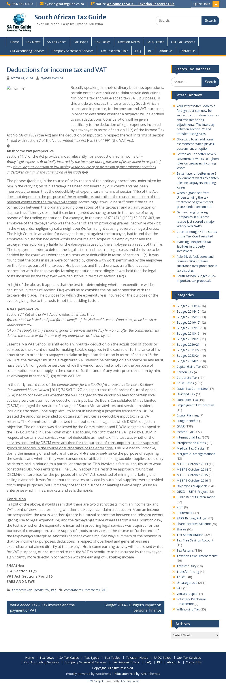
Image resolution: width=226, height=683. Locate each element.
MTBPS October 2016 (192, 480)
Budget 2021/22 (188, 350)
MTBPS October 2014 (192, 469)
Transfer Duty (186, 566)
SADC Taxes (155, 42)
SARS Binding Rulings (192, 518)
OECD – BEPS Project (192, 491)
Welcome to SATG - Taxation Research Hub (140, 4)
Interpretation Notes (191, 443)
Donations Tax (187, 399)
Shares (181, 529)
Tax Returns (185, 550)
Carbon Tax (185, 372)
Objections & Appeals (192, 486)
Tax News (33, 42)
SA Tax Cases (56, 42)
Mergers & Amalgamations (196, 454)
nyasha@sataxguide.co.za (64, 4)
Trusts (181, 577)
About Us (166, 51)
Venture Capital (187, 594)
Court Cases (185, 383)
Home (14, 42)
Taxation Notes (128, 42)
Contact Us (187, 51)
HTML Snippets (95, 681)
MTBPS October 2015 (192, 475)
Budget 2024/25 (188, 361)
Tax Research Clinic (114, 51)
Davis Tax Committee (192, 388)
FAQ (138, 51)
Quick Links (201, 4)
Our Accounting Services (27, 51)
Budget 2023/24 (188, 355)
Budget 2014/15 (188, 311)
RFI (150, 51)
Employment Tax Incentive (196, 405)
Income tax (92, 590)
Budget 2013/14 (188, 306)
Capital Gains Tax (189, 366)
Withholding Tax (188, 609)
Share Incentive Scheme (194, 524)
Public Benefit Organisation (196, 497)
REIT (180, 507)
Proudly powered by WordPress (88, 674)
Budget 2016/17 (188, 322)
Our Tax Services (183, 42)
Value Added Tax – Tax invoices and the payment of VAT (42, 608)
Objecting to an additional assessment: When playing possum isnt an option (195, 144)
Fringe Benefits (187, 421)
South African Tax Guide (70, 17)
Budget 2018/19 (188, 333)
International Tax (189, 437)
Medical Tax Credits (191, 448)
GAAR (181, 426)
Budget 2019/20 (188, 339)
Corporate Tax (22, 590)
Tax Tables (103, 42)
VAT (53, 590)
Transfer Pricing (188, 571)
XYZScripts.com (130, 681)
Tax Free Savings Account (195, 540)
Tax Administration (190, 535)
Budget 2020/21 (188, 344)
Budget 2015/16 (188, 317)
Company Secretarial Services (72, 51)
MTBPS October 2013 (192, 464)
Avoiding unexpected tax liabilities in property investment (194, 246)
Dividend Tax (186, 394)
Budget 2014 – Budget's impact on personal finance (132, 608)
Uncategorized (187, 582)
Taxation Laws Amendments (197, 556)
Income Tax (41, 590)
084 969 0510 (22, 4)
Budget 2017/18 (188, 328)
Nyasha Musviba (52, 78)
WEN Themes (150, 674)
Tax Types (80, 42)
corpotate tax (73, 590)
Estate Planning (188, 415)
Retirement (184, 513)
